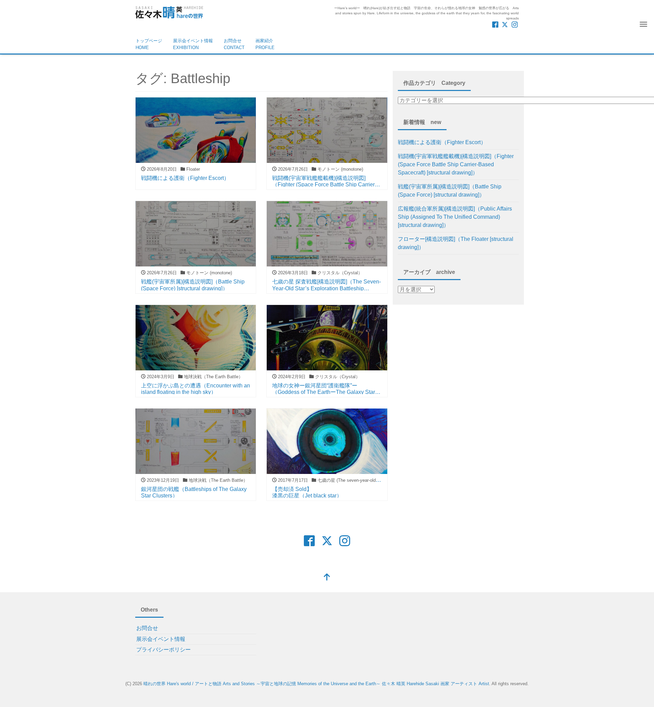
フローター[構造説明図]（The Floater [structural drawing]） (455, 243)
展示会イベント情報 (160, 639)
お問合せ (147, 628)
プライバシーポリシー (163, 649)
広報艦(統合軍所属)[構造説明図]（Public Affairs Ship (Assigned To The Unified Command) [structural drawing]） (455, 217)
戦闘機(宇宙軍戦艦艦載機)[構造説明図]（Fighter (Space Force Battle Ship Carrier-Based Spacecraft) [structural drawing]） (456, 164)
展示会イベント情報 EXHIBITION (193, 44)
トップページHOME (149, 44)
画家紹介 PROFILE (265, 44)
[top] (327, 577)
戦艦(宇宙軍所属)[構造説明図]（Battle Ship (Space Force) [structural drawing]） (449, 191)
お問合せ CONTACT (234, 44)
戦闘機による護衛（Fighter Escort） (442, 142)
